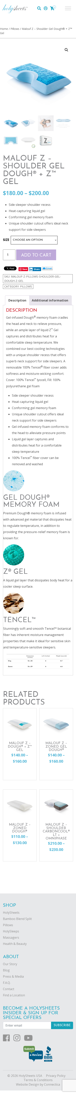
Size (6, 240)
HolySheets (11, 912)
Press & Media (13, 976)
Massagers (11, 937)
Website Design (27, 1084)
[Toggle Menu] (68, 8)
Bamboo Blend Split (17, 919)
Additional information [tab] (50, 300)
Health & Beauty (15, 944)
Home (4, 29)
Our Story (10, 964)
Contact (8, 989)
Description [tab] (17, 300)
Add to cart (36, 255)
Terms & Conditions (38, 1080)
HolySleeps (11, 931)
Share (37, 269)
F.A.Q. (7, 983)
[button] (66, 49)
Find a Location (14, 995)
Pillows (15, 29)
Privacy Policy (55, 1076)
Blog (6, 970)
